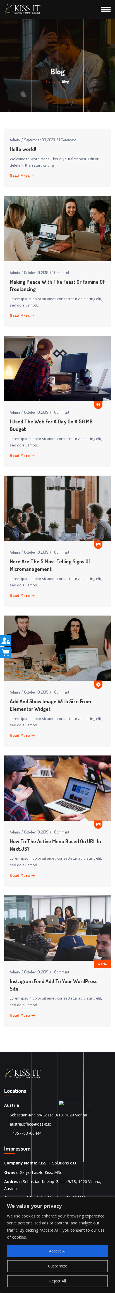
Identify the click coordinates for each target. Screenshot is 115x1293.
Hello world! (23, 148)
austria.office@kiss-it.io (30, 1124)
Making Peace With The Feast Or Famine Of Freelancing (57, 285)
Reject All (57, 1281)
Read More (20, 176)
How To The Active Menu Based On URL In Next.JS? (55, 845)
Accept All (57, 1251)
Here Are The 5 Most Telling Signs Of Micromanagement (50, 565)
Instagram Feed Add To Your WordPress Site (53, 985)
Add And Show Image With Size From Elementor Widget (50, 705)
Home (51, 81)
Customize (57, 1266)
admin (15, 139)
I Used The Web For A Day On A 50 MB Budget (51, 425)
